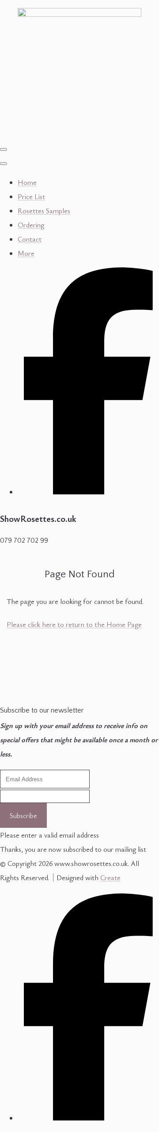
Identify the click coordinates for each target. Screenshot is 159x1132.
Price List (31, 196)
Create (110, 877)
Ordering (31, 225)
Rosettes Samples (44, 210)
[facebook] (88, 489)
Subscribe (23, 815)
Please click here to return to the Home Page (74, 624)
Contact (30, 239)
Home (27, 182)
